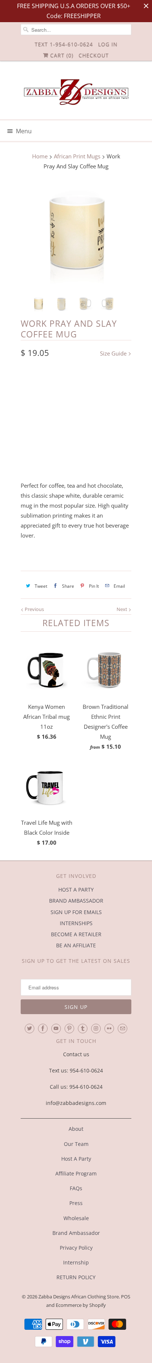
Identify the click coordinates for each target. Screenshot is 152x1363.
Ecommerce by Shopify (81, 1305)
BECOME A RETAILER (76, 934)
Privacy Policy (76, 1247)
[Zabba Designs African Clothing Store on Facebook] (43, 1028)
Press (76, 1202)
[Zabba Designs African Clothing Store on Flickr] (109, 1028)
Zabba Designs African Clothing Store (78, 1296)
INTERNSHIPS (76, 923)
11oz (31, 383)
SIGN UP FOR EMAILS (76, 912)
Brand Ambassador (76, 1232)
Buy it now (76, 455)
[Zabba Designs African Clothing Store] (76, 93)
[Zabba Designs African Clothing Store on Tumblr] (82, 1028)
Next (122, 609)
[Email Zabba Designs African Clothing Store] (122, 1028)
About (76, 1128)
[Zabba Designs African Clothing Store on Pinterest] (69, 1028)
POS (125, 1296)
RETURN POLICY (76, 1277)
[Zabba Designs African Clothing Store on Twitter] (29, 1028)
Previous (34, 609)
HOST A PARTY (76, 889)
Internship (76, 1262)
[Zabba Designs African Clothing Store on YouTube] (56, 1028)
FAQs (76, 1188)
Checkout (94, 55)
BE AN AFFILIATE (76, 945)
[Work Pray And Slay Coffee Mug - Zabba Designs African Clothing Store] (76, 234)
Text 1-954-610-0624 (64, 44)
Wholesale (76, 1218)
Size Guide (114, 353)
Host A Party (76, 1158)
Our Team (76, 1143)
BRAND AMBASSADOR (76, 900)
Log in (108, 44)
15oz (54, 383)
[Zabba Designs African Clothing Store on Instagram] (96, 1028)
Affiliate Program (76, 1173)
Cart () (60, 55)
